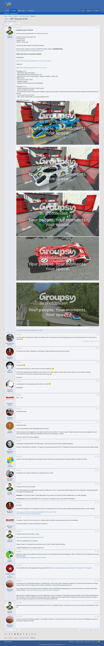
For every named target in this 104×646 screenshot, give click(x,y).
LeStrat (7, 21)
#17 (98, 565)
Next (17, 24)
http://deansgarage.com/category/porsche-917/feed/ (31, 557)
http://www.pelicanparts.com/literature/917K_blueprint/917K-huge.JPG (72, 568)
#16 (98, 551)
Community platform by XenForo (52, 644)
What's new (21, 10)
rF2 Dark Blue (8, 641)
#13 (98, 502)
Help (93, 641)
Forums (13, 10)
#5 (98, 381)
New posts (6, 13)
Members (31, 10)
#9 (98, 441)
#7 (98, 408)
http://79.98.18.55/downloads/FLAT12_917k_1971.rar (31, 67)
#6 (98, 395)
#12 (98, 484)
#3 (98, 348)
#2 (98, 334)
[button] (26, 10)
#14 (98, 517)
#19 (98, 602)
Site (96, 641)
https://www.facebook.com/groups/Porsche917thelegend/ (42, 590)
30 (13, 24)
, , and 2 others (30, 330)
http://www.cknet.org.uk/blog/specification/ (28, 513)
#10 (98, 456)
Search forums (13, 13)
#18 (98, 580)
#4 (98, 362)
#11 (98, 470)
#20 (98, 616)
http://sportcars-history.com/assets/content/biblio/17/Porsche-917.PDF (36, 512)
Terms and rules (79, 641)
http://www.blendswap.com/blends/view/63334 (29, 50)
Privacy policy (87, 641)
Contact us (71, 641)
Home (7, 10)
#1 (98, 27)
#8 (98, 422)
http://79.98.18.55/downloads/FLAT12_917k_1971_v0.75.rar (33, 61)
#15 (98, 531)
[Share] (96, 27)
